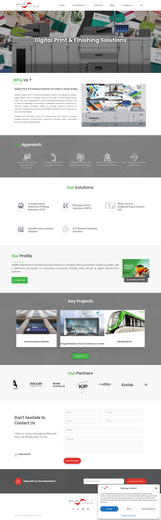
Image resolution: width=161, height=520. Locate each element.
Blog (112, 5)
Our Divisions (78, 5)
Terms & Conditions (129, 515)
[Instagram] (73, 509)
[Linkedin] (83, 509)
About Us (98, 5)
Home (62, 5)
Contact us (127, 5)
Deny (129, 509)
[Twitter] (88, 509)
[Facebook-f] (78, 509)
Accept (109, 509)
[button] (156, 488)
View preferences (148, 509)
